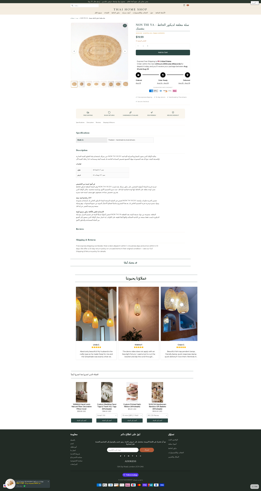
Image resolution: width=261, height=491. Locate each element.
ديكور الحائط (172, 448)
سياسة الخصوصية (76, 461)
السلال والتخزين (173, 457)
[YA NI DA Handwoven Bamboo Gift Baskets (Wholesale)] (157, 392)
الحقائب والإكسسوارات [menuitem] (140, 13)
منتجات (72, 18)
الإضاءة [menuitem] (106, 13)
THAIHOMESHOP (127, 480)
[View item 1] (74, 84)
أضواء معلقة (172, 444)
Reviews (98, 122)
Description (90, 122)
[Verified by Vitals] (24, 486)
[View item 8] (125, 84)
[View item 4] (96, 84)
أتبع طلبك (73, 447)
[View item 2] (81, 84)
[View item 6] (111, 84)
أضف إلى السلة (81, 420)
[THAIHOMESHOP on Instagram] (140, 456)
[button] (255, 3)
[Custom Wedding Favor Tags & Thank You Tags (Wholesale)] (106, 392)
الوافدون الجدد (173, 440)
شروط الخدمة (75, 454)
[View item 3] (89, 84)
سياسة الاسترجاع (76, 457)
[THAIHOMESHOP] (130, 9)
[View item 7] (118, 84)
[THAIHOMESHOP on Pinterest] (132, 456)
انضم (72, 443)
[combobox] (106, 415)
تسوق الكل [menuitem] (98, 13)
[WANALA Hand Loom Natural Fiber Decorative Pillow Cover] (81, 392)
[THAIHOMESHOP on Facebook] (124, 456)
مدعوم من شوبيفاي (138, 480)
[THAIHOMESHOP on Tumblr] (136, 456)
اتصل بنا (73, 450)
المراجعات (73, 464)
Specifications (80, 122)
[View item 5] (103, 84)
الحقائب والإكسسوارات (176, 453)
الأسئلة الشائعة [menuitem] (160, 13)
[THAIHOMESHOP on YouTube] (128, 456)
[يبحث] (72, 5)
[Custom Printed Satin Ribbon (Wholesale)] (132, 392)
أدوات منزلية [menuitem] (126, 13)
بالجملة (72, 440)
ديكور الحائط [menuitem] (116, 13)
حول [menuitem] (151, 13)
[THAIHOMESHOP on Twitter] (120, 456)
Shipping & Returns (109, 122)
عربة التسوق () (187, 5)
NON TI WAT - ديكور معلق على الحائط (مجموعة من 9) (29, 483)
